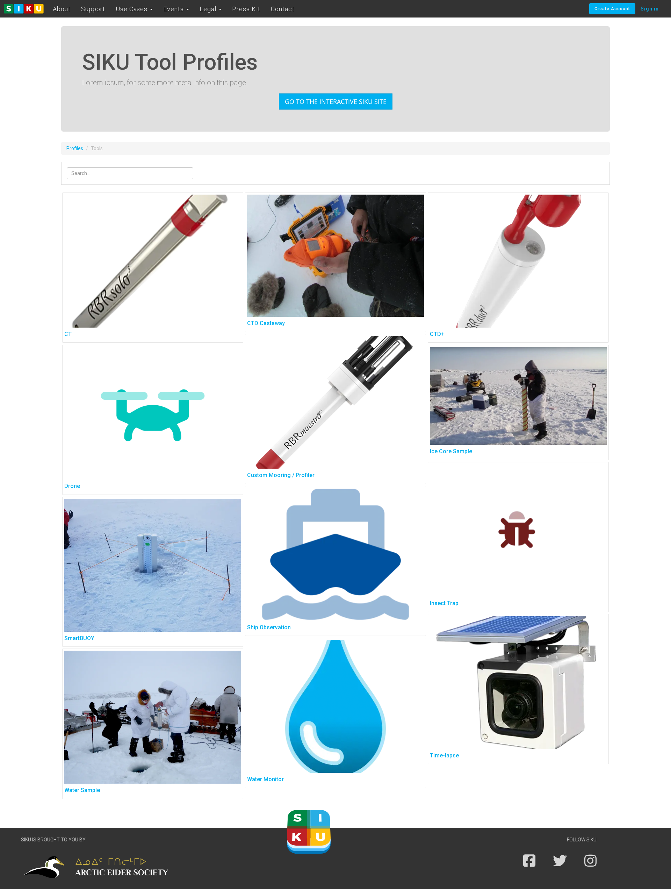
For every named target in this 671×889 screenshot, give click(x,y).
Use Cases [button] (133, 9)
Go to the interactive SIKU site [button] (336, 101)
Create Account (612, 8)
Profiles (74, 148)
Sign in (650, 9)
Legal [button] (209, 9)
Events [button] (174, 9)
